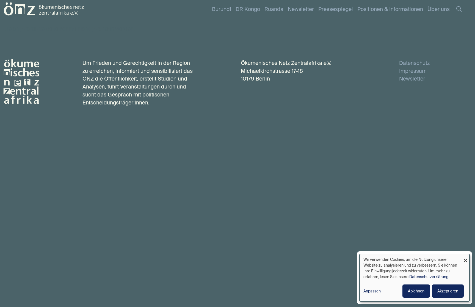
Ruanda (273, 9)
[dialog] (415, 278)
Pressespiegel (335, 9)
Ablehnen (416, 291)
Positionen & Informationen (390, 9)
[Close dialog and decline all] (465, 257)
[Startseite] (43, 8)
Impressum (413, 71)
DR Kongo (248, 9)
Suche (462, 9)
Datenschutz (414, 63)
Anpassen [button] (372, 291)
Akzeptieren (447, 291)
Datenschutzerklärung (428, 277)
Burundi (221, 9)
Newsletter (301, 9)
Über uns (438, 9)
